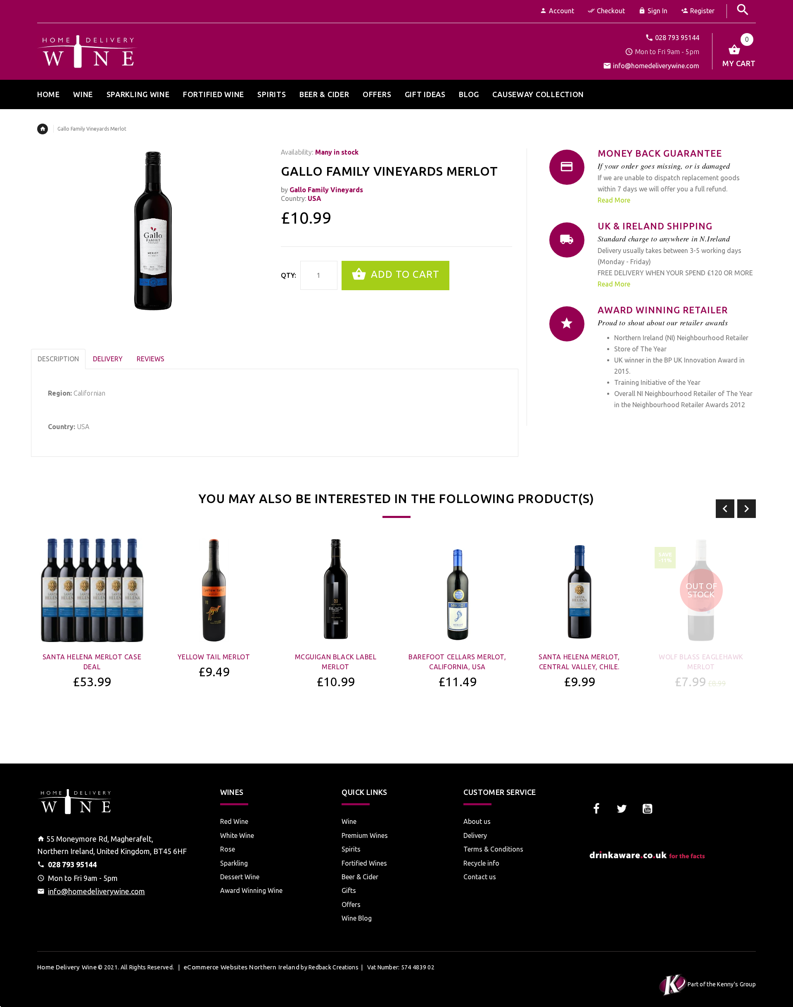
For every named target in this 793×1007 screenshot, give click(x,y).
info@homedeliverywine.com (656, 65)
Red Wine (234, 821)
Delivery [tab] (108, 359)
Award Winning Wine (251, 890)
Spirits (351, 849)
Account (561, 10)
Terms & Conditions (493, 849)
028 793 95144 (677, 37)
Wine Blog (357, 918)
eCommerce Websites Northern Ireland (241, 967)
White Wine (237, 835)
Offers (351, 904)
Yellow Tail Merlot (214, 657)
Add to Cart (403, 274)
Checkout (611, 10)
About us (477, 821)
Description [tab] (58, 359)
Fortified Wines (364, 863)
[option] (92, 635)
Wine (349, 821)
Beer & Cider (360, 877)
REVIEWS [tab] (150, 359)
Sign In (657, 10)
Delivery (475, 835)
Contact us (479, 877)
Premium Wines (365, 835)
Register (702, 10)
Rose (227, 849)
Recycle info (481, 863)
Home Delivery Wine (67, 967)
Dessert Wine (239, 877)
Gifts (349, 890)
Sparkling (234, 863)
